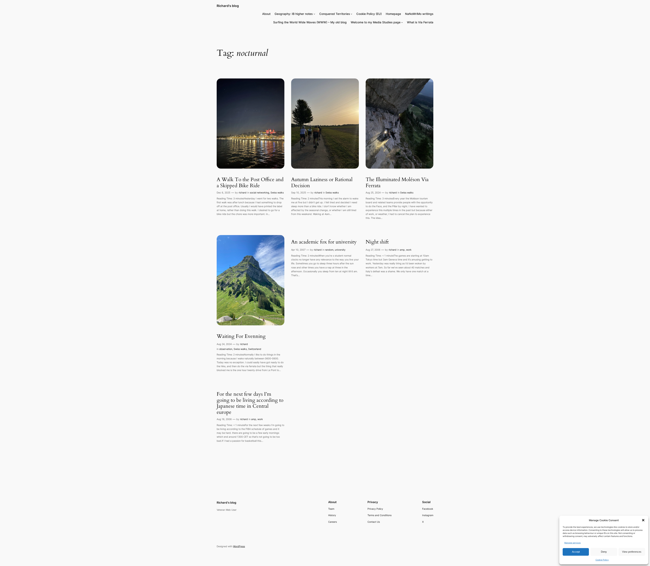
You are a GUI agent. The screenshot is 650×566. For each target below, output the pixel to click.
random (329, 249)
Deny (604, 551)
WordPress (239, 546)
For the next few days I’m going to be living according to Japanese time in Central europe (250, 403)
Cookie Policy (602, 560)
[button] (643, 520)
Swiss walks (277, 192)
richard (242, 192)
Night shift (377, 242)
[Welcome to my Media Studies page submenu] (402, 22)
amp (402, 249)
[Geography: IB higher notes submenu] (314, 14)
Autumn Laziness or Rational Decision (322, 183)
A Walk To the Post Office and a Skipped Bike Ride (250, 183)
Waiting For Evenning (241, 336)
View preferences (631, 551)
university (340, 249)
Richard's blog (228, 6)
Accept (576, 551)
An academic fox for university (324, 242)
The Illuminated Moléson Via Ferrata (397, 183)
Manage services (572, 542)
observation (225, 349)
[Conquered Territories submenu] (351, 14)
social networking (259, 192)
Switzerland (254, 349)
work (408, 249)
